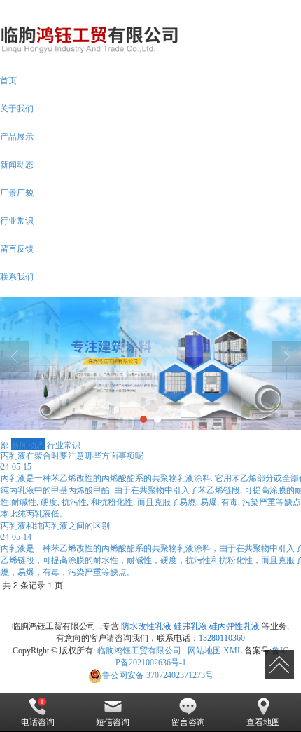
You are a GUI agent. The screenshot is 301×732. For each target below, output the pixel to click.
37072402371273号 (158, 675)
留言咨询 (188, 722)
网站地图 (204, 651)
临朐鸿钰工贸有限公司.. (141, 651)
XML (232, 651)
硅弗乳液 (190, 626)
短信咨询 (113, 722)
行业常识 (63, 444)
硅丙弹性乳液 (234, 626)
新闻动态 (28, 444)
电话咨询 (38, 722)
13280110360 (222, 638)
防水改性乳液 (146, 626)
